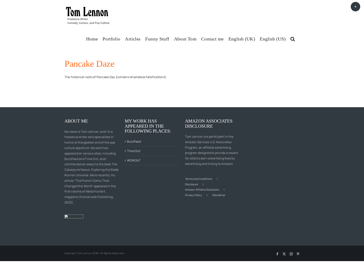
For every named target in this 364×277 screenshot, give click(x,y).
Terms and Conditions (198, 179)
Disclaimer (218, 195)
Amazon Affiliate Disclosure (202, 189)
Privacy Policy (193, 195)
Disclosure (191, 184)
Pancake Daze (89, 64)
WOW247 (133, 160)
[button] (292, 39)
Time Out (133, 151)
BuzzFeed (134, 141)
